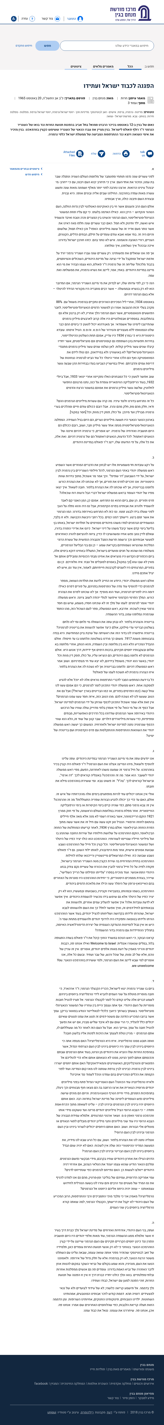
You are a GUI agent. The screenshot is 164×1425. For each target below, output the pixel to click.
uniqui (51, 1412)
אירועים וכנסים (144, 1383)
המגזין (54, 1383)
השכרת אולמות (98, 1383)
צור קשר (113, 1398)
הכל (130, 66)
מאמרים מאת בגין (119, 1369)
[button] (80, 19)
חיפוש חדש (32, 174)
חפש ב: (149, 66)
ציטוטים (76, 66)
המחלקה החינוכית (73, 1383)
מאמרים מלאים (103, 66)
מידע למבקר (145, 1398)
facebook (41, 1383)
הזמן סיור (128, 1398)
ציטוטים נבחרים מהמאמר (24, 169)
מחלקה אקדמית (120, 1383)
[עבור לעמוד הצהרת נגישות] (14, 19)
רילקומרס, (87, 1412)
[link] (51, 19)
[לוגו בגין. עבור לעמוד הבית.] (137, 13)
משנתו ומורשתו (143, 1369)
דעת (109, 1412)
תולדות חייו (97, 1369)
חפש (47, 45)
